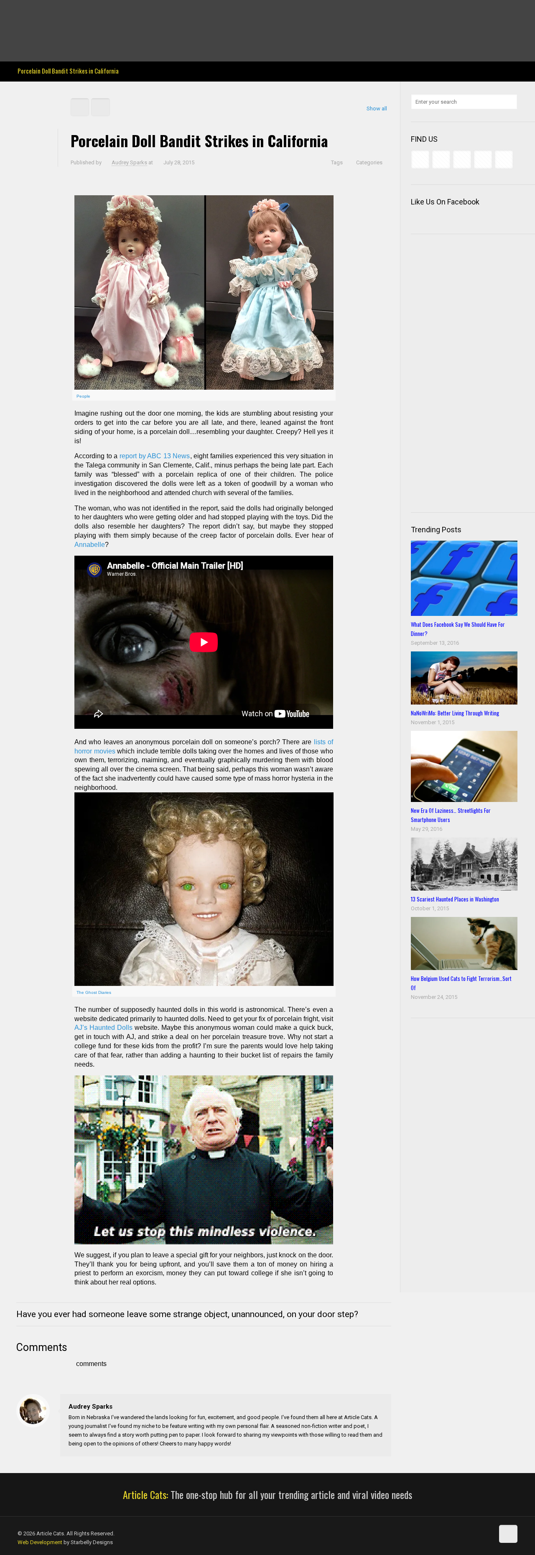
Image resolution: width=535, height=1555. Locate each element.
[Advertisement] (473, 372)
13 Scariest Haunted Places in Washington (455, 899)
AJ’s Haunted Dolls (103, 1027)
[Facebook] (22, 12)
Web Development (40, 1542)
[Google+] (33, 12)
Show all (377, 108)
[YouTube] (55, 12)
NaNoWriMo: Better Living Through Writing (455, 713)
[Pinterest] (67, 12)
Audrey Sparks (129, 162)
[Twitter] (44, 12)
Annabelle (89, 544)
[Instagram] (78, 12)
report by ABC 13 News (153, 456)
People (83, 396)
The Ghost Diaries (93, 992)
